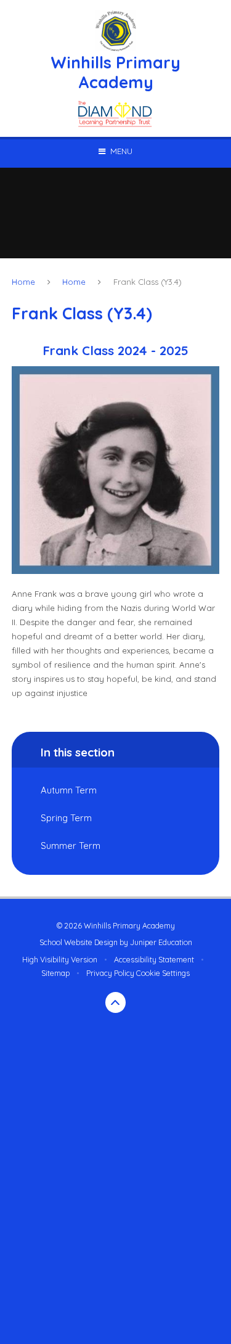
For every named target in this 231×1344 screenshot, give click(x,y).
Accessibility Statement (154, 959)
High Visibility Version (59, 959)
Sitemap (55, 973)
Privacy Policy (110, 973)
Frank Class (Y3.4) (147, 282)
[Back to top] (115, 1002)
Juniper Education (161, 942)
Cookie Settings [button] (163, 973)
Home (23, 282)
